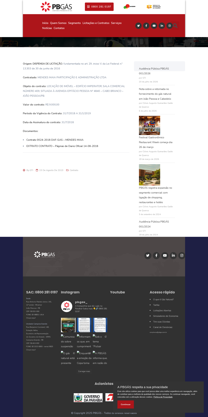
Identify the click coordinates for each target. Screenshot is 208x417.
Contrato (74, 170)
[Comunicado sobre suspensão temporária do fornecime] (68, 341)
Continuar (125, 404)
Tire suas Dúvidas (161, 321)
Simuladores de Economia (165, 316)
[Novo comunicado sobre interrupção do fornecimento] (100, 325)
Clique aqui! (31, 318)
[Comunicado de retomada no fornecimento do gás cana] (84, 325)
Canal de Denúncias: (163, 327)
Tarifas (156, 305)
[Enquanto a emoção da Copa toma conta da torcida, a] (84, 358)
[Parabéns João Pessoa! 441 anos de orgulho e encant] (68, 325)
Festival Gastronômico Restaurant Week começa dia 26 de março (155, 142)
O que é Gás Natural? (163, 299)
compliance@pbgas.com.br (158, 332)
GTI (31, 170)
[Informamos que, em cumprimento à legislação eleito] (84, 341)
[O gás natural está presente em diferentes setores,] (68, 358)
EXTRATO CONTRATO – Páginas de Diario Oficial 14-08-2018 (62, 146)
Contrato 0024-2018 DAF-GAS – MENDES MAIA (54, 140)
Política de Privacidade (163, 397)
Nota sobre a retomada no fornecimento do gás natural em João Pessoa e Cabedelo (155, 93)
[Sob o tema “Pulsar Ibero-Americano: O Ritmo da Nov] (100, 341)
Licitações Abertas (162, 310)
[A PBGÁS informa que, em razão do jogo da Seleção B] (100, 358)
